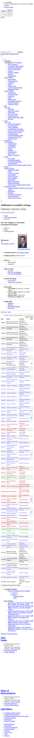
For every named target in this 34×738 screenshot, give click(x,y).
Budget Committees (13, 181)
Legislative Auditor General (12, 713)
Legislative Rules (13, 134)
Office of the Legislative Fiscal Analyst (19, 185)
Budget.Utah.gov (9, 168)
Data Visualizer (12, 178)
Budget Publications (13, 183)
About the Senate (13, 94)
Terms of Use (8, 732)
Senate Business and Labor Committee (19, 591)
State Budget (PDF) (13, 170)
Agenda (14, 593)
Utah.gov (7, 735)
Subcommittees (12, 152)
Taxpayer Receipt (13, 176)
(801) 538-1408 (15, 649)
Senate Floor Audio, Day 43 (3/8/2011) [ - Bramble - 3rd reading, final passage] (20, 617)
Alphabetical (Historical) (15, 67)
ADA (6, 734)
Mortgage (11, 303)
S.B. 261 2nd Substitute (15, 274)
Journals (10, 74)
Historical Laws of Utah (15, 132)
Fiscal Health (12, 175)
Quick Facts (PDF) (13, 173)
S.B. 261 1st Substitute (14, 272)
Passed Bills (11, 112)
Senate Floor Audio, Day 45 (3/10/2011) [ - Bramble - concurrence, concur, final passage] (20, 629)
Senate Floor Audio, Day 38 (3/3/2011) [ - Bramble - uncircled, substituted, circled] (20, 607)
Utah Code (7, 122)
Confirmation (12, 147)
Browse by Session (13, 111)
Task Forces (11, 153)
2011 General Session (10, 217)
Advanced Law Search (14, 137)
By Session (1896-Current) (15, 66)
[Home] (17, 54)
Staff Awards (8, 719)
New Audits (11, 158)
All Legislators (9, 62)
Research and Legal (10, 186)
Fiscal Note (11, 280)
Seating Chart (12, 86)
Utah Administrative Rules (15, 135)
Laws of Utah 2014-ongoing (16, 130)
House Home (12, 79)
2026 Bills (11, 109)
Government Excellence (15, 162)
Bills (5, 106)
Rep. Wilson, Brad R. (24, 249)
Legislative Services (10, 718)
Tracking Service (13, 116)
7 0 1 (31, 363)
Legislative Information (14, 194)
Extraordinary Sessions (14, 101)
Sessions (10, 71)
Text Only (23, 209)
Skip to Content (8, 7)
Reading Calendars (13, 72)
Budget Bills (11, 180)
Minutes (14, 594)
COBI (10, 171)
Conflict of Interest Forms (15, 87)
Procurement (8, 726)
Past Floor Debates (13, 89)
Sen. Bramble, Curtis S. (8, 243)
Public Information (9, 721)
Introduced (11, 262)
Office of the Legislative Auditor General (19, 165)
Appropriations (12, 143)
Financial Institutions (14, 306)
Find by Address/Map (14, 69)
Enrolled (10, 264)
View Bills (7, 107)
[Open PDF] (15, 262)
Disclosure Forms (13, 104)
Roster (10, 84)
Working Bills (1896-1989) (15, 117)
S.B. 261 (10, 270)
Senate (6, 91)
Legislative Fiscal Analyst (11, 714)
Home (6, 216)
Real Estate (11, 308)
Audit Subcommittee (14, 160)
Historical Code (12, 139)
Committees (7, 140)
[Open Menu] (1, 56)
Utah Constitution (13, 127)
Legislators (7, 61)
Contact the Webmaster (11, 727)
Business (10, 305)
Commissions (12, 145)
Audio (15, 598)
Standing (10, 150)
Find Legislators (12, 64)
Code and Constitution (14, 124)
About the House (13, 81)
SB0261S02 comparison (15, 282)
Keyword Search (13, 114)
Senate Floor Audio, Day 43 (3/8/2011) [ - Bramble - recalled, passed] (20, 621)
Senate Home (12, 93)
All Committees (8, 142)
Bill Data (10, 119)
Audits (6, 157)
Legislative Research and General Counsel (16, 716)
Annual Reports (12, 163)
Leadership (11, 82)
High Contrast (15, 209)
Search (3, 11)
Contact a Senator (9, 652)
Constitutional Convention (15, 129)
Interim (10, 148)
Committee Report (18, 596)
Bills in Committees (13, 155)
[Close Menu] (5, 59)
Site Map (7, 731)
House (6, 77)
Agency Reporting (13, 196)
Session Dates (12, 76)
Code (5, 120)
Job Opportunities (9, 729)
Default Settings (5, 209)
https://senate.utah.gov (10, 650)
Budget (6, 166)
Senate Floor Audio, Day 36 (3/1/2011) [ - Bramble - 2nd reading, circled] (20, 603)
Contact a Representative (11, 705)
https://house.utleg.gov (10, 703)
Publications (11, 191)
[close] (1, 201)
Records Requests (9, 724)
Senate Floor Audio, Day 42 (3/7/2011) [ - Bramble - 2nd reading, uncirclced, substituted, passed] (20, 612)
